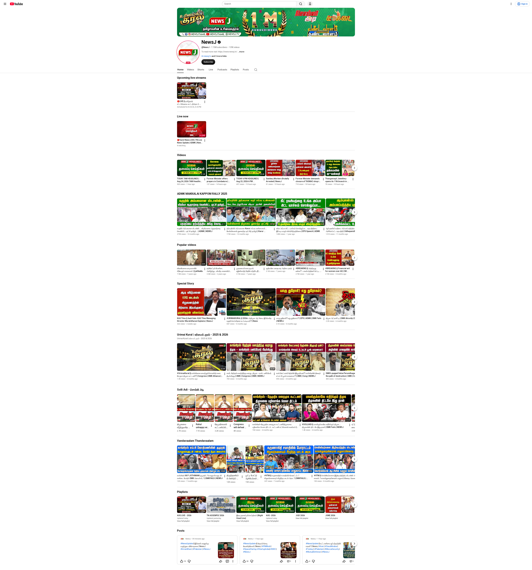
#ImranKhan (186, 549)
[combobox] (260, 4)
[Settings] (511, 4)
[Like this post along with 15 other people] (181, 561)
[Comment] (227, 561)
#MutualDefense (313, 552)
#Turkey (309, 549)
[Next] (354, 168)
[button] (188, 52)
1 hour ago (259, 539)
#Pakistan (197, 549)
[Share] (220, 561)
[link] (207, 550)
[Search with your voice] (310, 4)
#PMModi (266, 546)
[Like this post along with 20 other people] (244, 561)
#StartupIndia (263, 549)
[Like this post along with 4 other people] (307, 561)
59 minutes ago (198, 539)
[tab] (180, 69)
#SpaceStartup (250, 549)
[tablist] (266, 69)
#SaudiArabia (331, 546)
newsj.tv (207, 56)
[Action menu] (233, 561)
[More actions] (205, 102)
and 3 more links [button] (219, 56)
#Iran (321, 546)
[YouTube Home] (16, 4)
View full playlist (183, 521)
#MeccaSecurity (332, 549)
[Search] (300, 4)
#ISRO (273, 549)
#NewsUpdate (187, 543)
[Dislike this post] (189, 561)
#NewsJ (206, 549)
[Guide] (5, 4)
